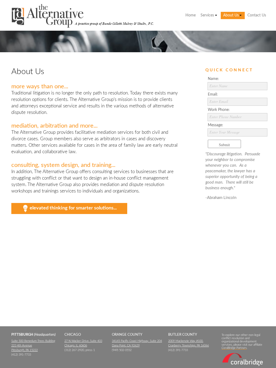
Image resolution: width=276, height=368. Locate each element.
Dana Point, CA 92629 (126, 345)
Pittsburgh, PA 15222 (24, 350)
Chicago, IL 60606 (75, 345)
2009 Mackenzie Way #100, (185, 340)
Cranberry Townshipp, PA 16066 (188, 345)
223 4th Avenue (21, 345)
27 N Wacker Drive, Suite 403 (83, 340)
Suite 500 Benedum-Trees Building (33, 340)
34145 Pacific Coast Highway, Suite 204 (137, 340)
